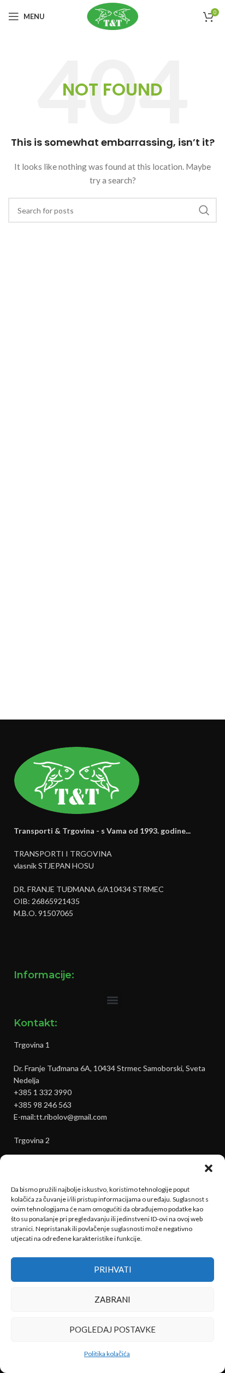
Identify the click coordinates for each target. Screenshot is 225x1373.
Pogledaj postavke (112, 1329)
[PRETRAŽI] (204, 210)
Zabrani (112, 1299)
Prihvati (113, 1269)
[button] (208, 1168)
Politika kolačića (107, 1354)
